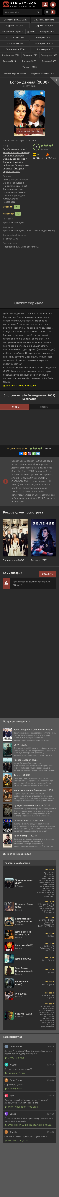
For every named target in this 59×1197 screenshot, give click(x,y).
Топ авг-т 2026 (30, 67)
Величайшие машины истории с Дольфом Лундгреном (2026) (31, 1125)
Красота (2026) (16, 1058)
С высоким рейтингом (44, 19)
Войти (45, 4)
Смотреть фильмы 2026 (15, 19)
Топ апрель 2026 (49, 55)
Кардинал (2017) (16, 1073)
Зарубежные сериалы (40, 73)
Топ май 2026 (9, 61)
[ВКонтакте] (21, 453)
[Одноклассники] (25, 453)
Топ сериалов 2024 (15, 43)
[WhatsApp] (34, 453)
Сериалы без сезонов (14, 158)
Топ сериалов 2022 (15, 37)
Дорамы (31, 31)
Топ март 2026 (30, 55)
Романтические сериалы (16, 152)
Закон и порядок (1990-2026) (23, 1107)
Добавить (47, 574)
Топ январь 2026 (45, 49)
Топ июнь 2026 (29, 61)
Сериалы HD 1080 (44, 25)
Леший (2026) (15, 1088)
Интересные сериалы (12, 31)
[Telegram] (38, 453)
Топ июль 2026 (49, 61)
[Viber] (29, 453)
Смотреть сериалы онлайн (15, 73)
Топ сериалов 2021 (48, 31)
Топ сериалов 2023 (44, 37)
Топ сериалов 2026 (15, 49)
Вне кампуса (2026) (18, 1140)
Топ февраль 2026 (10, 55)
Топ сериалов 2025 (44, 43)
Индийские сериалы (13, 155)
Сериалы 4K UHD (15, 25)
